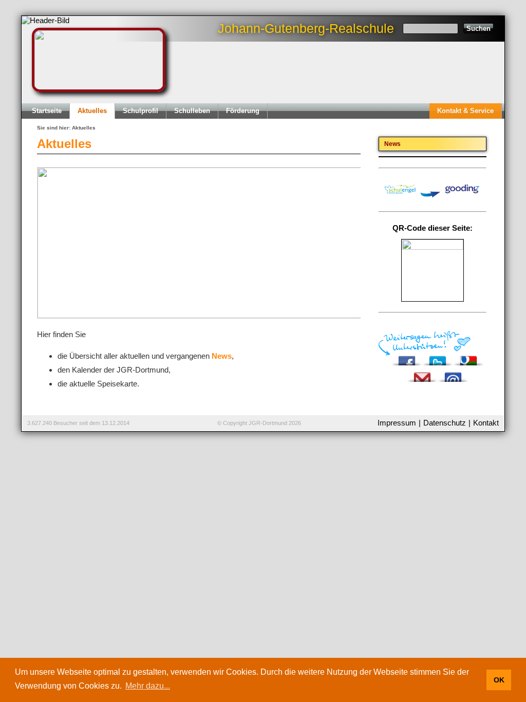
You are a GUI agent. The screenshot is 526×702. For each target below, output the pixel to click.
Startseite (47, 111)
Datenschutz (444, 422)
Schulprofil (140, 111)
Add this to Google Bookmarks (468, 357)
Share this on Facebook (406, 357)
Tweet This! (437, 357)
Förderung (242, 111)
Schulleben (192, 111)
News (222, 356)
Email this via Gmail (422, 374)
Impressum (397, 422)
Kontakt (486, 422)
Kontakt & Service (465, 111)
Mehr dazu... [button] (147, 685)
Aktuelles (92, 111)
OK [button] (499, 680)
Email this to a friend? (453, 374)
